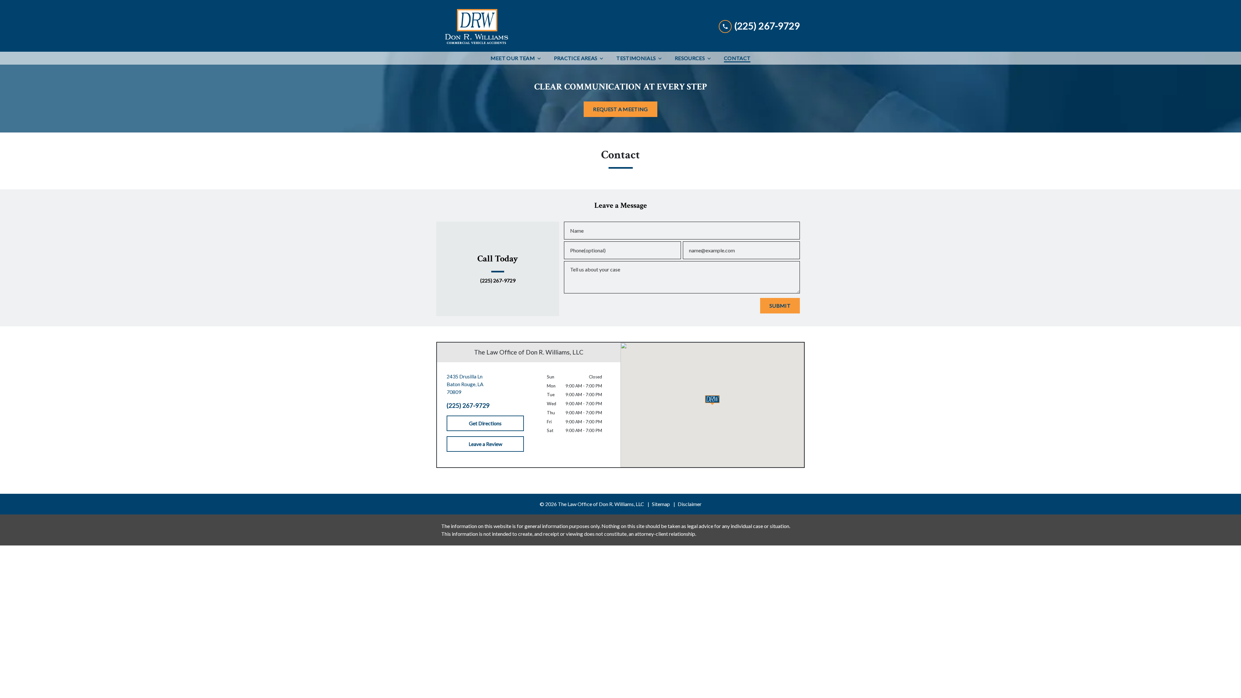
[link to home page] (476, 26)
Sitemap (661, 504)
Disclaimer (690, 504)
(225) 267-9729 (497, 280)
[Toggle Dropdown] (541, 58)
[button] (712, 400)
